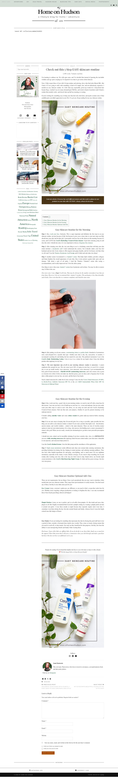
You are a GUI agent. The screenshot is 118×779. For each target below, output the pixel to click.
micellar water (56, 415)
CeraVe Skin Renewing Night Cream (67, 459)
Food (35, 203)
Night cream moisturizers (54, 448)
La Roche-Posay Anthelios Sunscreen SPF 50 (56, 382)
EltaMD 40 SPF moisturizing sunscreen (73, 371)
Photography (104, 1)
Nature (29, 220)
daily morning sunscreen (55, 438)
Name (44, 721)
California (21, 200)
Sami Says (78, 1)
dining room (27, 200)
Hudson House (51, 1)
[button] (49, 217)
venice (26, 240)
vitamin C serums (65, 267)
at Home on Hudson (26, 774)
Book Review (22, 197)
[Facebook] (2, 378)
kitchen (35, 210)
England (20, 203)
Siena (35, 228)
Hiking (28, 207)
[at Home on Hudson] (59, 12)
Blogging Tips (65, 1)
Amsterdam (24, 191)
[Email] (114, 5)
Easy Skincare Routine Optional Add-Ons (55, 224)
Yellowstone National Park (27, 243)
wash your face (54, 234)
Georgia (22, 206)
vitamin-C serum (72, 257)
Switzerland (20, 236)
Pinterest (83, 770)
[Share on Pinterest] (50, 679)
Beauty (72, 66)
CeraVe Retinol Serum (54, 444)
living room (26, 212)
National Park (23, 216)
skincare (47, 681)
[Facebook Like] (2, 382)
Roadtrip (22, 227)
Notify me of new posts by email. (51, 748)
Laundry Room (20, 212)
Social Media (90, 1)
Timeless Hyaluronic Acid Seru (64, 253)
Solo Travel (37, 1)
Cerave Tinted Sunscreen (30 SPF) (93, 380)
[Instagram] (111, 5)
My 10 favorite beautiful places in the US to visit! (89, 686)
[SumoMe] (2, 405)
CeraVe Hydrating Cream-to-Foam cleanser (69, 240)
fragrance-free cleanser (86, 243)
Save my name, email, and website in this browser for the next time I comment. (67, 743)
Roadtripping (30, 228)
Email (44, 728)
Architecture (30, 191)
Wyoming (34, 240)
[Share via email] (43, 679)
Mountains (32, 212)
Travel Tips (27, 236)
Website (44, 735)
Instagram (53, 673)
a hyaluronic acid (57, 249)
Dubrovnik (35, 200)
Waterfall (30, 240)
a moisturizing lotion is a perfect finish (77, 352)
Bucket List (32, 197)
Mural (36, 212)
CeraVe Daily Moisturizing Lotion (53, 359)
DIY (28, 1)
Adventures (18, 1)
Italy (31, 210)
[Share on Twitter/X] (48, 679)
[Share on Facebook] (45, 679)
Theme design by (96, 774)
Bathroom (28, 194)
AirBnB (19, 191)
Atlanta (23, 194)
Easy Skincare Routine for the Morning (55, 220)
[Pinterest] (73, 656)
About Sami (6, 1)
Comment (45, 701)
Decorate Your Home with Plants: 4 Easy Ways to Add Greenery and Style (56, 686)
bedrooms (34, 194)
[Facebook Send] (2, 387)
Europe (26, 203)
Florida (32, 203)
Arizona (36, 191)
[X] (2, 392)
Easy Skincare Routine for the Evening (54, 222)
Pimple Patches (46, 502)
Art (20, 194)
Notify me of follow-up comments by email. (53, 746)
